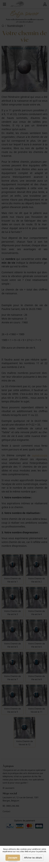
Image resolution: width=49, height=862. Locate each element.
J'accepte (12, 857)
